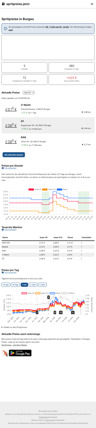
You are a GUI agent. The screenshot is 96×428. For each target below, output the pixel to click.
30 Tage (15, 285)
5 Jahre (42, 285)
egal (11, 30)
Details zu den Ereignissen (15, 327)
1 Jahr (24, 285)
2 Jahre (33, 285)
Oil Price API (50, 420)
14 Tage (6, 285)
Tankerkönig (43, 417)
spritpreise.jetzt (18, 4)
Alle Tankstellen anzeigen (13, 155)
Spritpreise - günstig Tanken (14, 345)
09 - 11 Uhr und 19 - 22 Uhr (57, 27)
